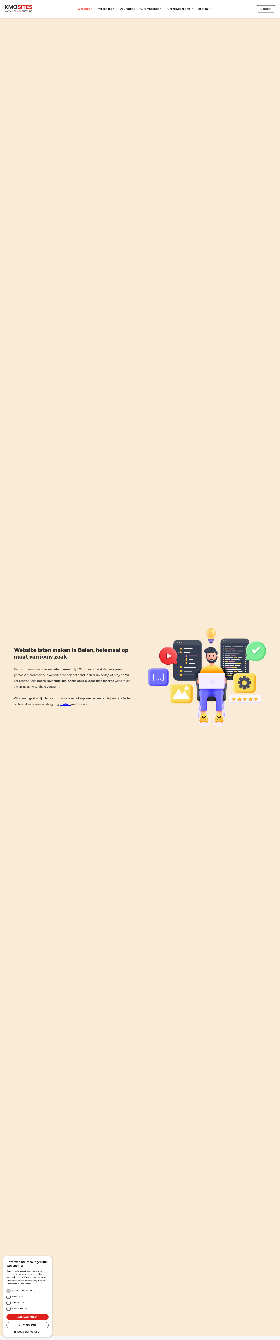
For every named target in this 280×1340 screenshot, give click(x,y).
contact (65, 704)
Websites (84, 8)
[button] (27, 1332)
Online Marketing (178, 8)
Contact (266, 8)
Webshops (105, 8)
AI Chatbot (127, 8)
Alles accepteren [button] (27, 1317)
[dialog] (27, 1296)
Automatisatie (149, 8)
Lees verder (25, 1283)
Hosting (203, 8)
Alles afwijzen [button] (27, 1325)
